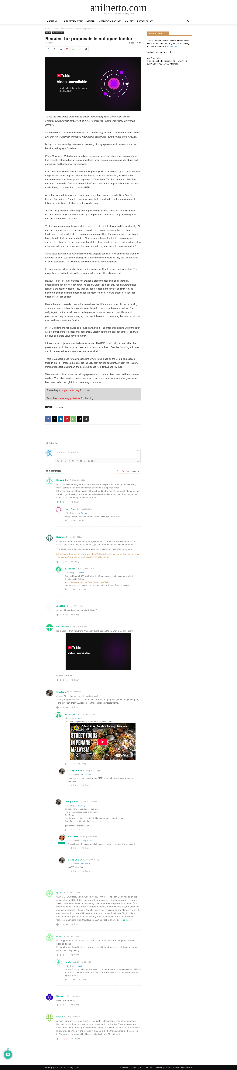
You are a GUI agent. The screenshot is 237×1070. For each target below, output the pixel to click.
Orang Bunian (87, 840)
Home (47, 29)
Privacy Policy (145, 21)
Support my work (73, 21)
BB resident (86, 774)
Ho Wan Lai (82, 513)
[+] (96, 461)
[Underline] (65, 461)
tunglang (81, 718)
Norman (81, 573)
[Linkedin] (60, 49)
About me (52, 21)
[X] (54, 49)
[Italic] (62, 461)
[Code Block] (85, 461)
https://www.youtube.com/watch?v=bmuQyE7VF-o (87, 582)
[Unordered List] (77, 461)
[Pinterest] (67, 49)
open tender (58, 407)
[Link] (89, 461)
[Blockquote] (81, 461)
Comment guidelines (110, 21)
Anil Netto (73, 836)
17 (140, 43)
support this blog (70, 390)
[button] (188, 21)
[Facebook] (48, 49)
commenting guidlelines (68, 398)
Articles (90, 21)
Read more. (172, 46)
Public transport (67, 29)
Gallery (129, 21)
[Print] (86, 49)
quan (80, 966)
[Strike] (69, 461)
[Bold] (58, 461)
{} (92, 461)
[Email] (79, 49)
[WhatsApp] (73, 49)
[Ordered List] (73, 461)
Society (55, 29)
